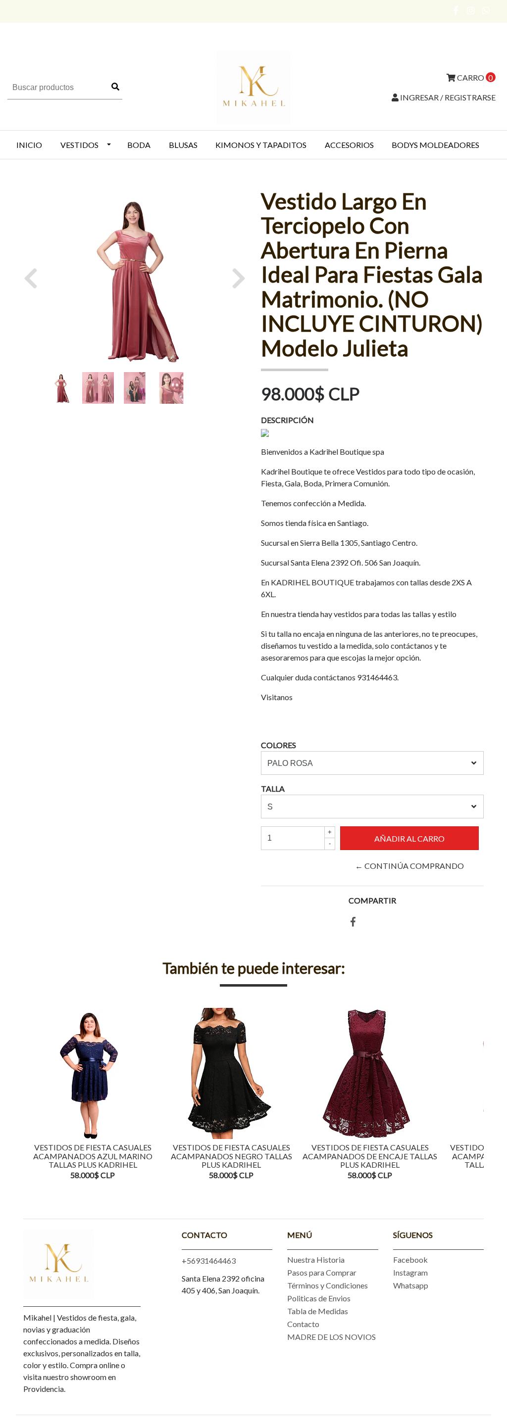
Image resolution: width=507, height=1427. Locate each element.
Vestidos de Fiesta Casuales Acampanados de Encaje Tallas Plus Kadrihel (370, 1155)
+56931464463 (209, 1260)
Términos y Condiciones (327, 1285)
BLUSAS (183, 144)
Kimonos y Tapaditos (260, 144)
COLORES (278, 745)
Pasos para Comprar (321, 1272)
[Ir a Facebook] (456, 10)
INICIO (29, 144)
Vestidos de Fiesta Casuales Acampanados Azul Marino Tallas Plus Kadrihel (92, 1155)
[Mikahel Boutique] (253, 86)
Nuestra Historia (316, 1259)
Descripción (287, 420)
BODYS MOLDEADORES (435, 144)
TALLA (273, 788)
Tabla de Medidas (317, 1311)
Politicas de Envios (319, 1298)
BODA (139, 144)
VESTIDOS (79, 144)
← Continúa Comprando (409, 865)
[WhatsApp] (486, 10)
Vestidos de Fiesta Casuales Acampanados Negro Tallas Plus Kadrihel (231, 1155)
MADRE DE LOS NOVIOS (331, 1336)
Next (474, 1095)
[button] (34, 278)
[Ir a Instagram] (471, 10)
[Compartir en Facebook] (353, 922)
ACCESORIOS (349, 144)
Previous (33, 1095)
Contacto (303, 1324)
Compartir (372, 900)
